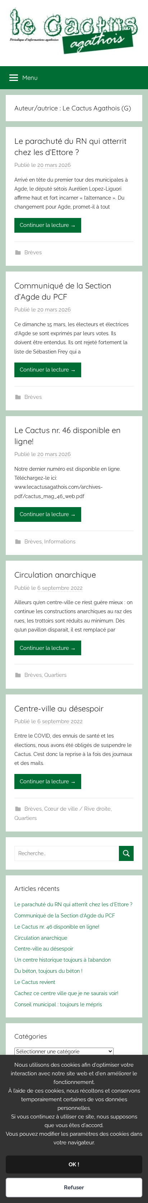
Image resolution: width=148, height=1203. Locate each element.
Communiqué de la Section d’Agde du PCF (64, 915)
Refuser (74, 1187)
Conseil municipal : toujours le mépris (58, 1004)
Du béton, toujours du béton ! (48, 971)
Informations (59, 541)
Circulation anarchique (55, 575)
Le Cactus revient (34, 982)
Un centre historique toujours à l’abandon (62, 960)
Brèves (33, 252)
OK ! (74, 1164)
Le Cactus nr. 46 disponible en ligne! (57, 927)
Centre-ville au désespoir (58, 708)
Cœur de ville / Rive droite (77, 809)
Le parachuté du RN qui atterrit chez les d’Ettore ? (73, 904)
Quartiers (55, 675)
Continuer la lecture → (48, 225)
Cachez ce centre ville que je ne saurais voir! (66, 993)
